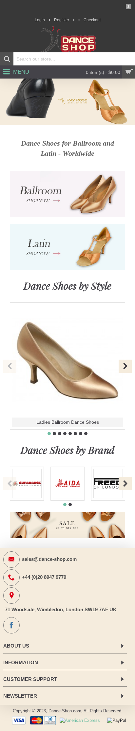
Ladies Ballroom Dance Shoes (67, 422)
